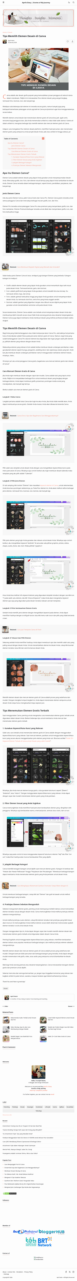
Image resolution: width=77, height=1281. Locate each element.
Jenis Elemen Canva (18, 146)
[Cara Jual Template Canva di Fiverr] (5, 632)
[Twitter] (70, 1272)
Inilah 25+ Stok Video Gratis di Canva (59, 1036)
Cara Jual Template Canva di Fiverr (29, 630)
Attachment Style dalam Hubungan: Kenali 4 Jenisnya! (19, 1145)
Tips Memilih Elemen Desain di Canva (21, 148)
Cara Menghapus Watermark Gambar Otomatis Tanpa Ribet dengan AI (42, 886)
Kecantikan (70, 1107)
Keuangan (30, 1107)
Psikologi (15, 1107)
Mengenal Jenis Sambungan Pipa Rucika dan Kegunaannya (22, 1187)
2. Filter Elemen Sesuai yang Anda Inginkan (26, 160)
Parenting (7, 1107)
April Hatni (59, 1277)
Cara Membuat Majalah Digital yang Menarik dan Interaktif (38, 267)
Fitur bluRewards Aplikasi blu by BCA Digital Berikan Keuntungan (24, 1184)
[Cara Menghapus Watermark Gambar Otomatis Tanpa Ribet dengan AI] (5, 888)
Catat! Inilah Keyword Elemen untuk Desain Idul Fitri (61, 1019)
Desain (6, 988)
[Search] (73, 2)
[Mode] (69, 2)
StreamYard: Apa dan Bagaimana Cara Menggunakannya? (22, 1168)
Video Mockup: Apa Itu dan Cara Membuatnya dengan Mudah (20, 1028)
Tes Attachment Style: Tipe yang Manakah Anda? (18, 1134)
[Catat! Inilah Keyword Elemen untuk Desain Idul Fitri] (43, 1023)
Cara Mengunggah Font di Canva (14, 1164)
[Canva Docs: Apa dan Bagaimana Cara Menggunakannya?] (5, 418)
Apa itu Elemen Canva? (16, 143)
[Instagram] (73, 1272)
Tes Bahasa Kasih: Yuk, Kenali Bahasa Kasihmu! (18, 1174)
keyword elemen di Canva (49, 485)
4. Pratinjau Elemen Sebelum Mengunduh (26, 165)
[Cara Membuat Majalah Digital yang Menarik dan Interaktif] (5, 270)
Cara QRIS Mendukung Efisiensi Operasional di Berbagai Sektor (22, 1142)
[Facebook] (66, 1272)
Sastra (55, 1107)
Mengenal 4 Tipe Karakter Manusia (15, 1177)
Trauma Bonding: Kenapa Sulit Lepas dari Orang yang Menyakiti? (22, 1130)
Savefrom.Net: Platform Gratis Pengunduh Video (19, 1181)
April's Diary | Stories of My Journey (36, 2)
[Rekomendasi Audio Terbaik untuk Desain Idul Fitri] (6, 1023)
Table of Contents (11, 139)
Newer (70, 1006)
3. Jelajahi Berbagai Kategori (21, 162)
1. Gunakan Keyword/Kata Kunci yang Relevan (27, 157)
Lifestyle (47, 1107)
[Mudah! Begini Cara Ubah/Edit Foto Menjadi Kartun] (6, 1042)
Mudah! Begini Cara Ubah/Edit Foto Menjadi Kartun (21, 1037)
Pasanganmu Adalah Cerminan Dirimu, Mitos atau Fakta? (20, 1153)
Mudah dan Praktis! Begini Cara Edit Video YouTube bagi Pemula (60, 1028)
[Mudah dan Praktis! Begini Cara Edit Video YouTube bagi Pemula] (43, 1032)
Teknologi (39, 1111)
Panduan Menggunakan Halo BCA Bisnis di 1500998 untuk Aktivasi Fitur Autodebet (28, 1138)
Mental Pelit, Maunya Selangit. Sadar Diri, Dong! (17, 1149)
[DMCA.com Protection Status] (10, 1194)
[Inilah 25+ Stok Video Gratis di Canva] (43, 1042)
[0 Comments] (68, 41)
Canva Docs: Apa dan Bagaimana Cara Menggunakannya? (37, 416)
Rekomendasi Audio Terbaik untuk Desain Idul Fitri (23, 1019)
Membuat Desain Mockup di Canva (15, 1171)
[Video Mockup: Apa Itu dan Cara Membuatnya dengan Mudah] (6, 1032)
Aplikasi (61, 1107)
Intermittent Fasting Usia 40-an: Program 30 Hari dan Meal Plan (22, 1126)
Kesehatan (39, 1107)
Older (6, 1006)
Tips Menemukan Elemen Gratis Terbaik (22, 154)
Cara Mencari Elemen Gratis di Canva (24, 151)
